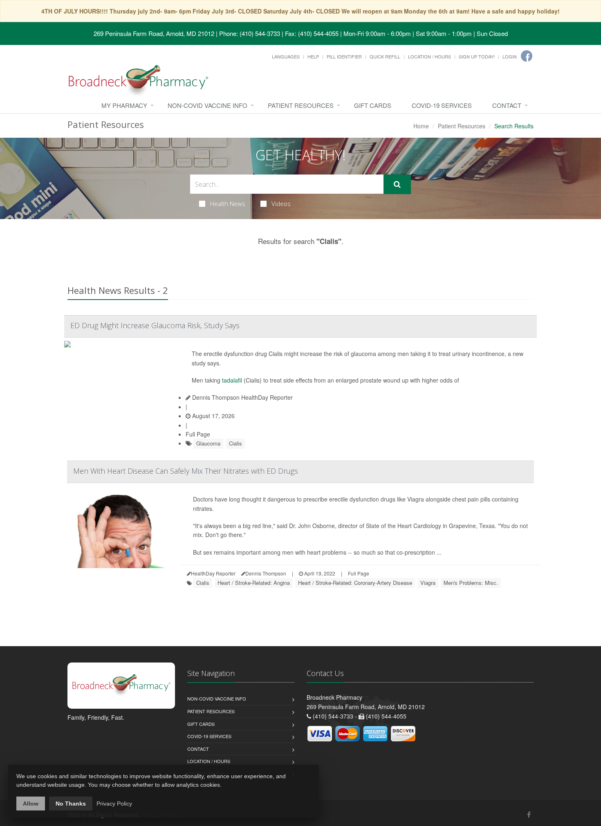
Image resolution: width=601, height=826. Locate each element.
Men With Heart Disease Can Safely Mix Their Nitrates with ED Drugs (185, 471)
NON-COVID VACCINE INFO (207, 105)
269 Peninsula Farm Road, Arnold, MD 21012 (154, 33)
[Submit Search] (397, 184)
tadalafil (232, 380)
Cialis (235, 443)
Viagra (427, 582)
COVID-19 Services (442, 105)
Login (509, 56)
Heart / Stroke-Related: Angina (254, 582)
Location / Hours (429, 56)
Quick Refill (385, 56)
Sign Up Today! (477, 56)
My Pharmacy (124, 105)
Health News (227, 203)
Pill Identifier (344, 56)
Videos (281, 203)
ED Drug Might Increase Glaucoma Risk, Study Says (155, 325)
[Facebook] (526, 56)
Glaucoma (208, 443)
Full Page (198, 434)
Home (421, 126)
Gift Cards (372, 105)
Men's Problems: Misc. (471, 582)
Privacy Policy (114, 803)
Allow (30, 803)
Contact (506, 105)
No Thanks (71, 803)
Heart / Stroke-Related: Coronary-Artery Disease (355, 582)
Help (313, 56)
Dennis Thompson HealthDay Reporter (242, 397)
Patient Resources (301, 105)
